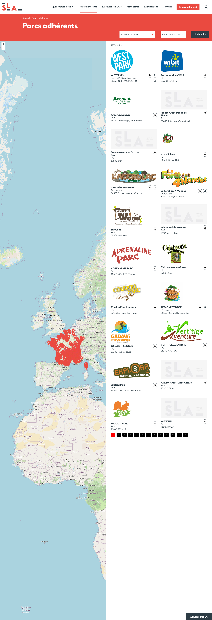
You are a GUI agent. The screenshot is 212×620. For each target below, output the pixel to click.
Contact (167, 6)
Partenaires (133, 6)
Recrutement (151, 6)
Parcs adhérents (88, 6)
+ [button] (3, 44)
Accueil (26, 18)
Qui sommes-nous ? (62, 6)
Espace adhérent (188, 6)
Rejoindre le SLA (110, 6)
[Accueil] (12, 10)
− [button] (3, 47)
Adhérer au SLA (199, 616)
